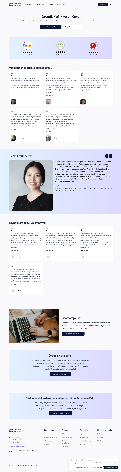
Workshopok (84, 437)
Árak (64, 4)
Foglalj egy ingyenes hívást (59, 413)
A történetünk (66, 434)
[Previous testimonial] (106, 156)
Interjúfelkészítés (85, 441)
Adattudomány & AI (50, 437)
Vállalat (51, 4)
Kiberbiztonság (49, 434)
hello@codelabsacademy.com (19, 446)
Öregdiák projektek (70, 27)
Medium (100, 441)
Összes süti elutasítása (96, 467)
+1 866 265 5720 (16, 442)
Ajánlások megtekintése (52, 27)
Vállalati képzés (67, 437)
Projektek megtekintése (59, 374)
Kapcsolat (65, 446)
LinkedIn (100, 434)
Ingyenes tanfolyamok (87, 434)
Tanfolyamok (28, 4)
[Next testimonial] (110, 156)
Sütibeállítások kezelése (82, 467)
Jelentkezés (102, 4)
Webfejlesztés (49, 444)
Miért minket (40, 4)
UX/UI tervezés (49, 441)
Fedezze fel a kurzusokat (72, 333)
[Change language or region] (110, 4)
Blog (58, 4)
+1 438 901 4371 (16, 439)
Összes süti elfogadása (111, 467)
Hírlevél (82, 444)
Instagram (100, 437)
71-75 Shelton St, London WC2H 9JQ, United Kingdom (24, 450)
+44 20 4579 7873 (16, 437)
